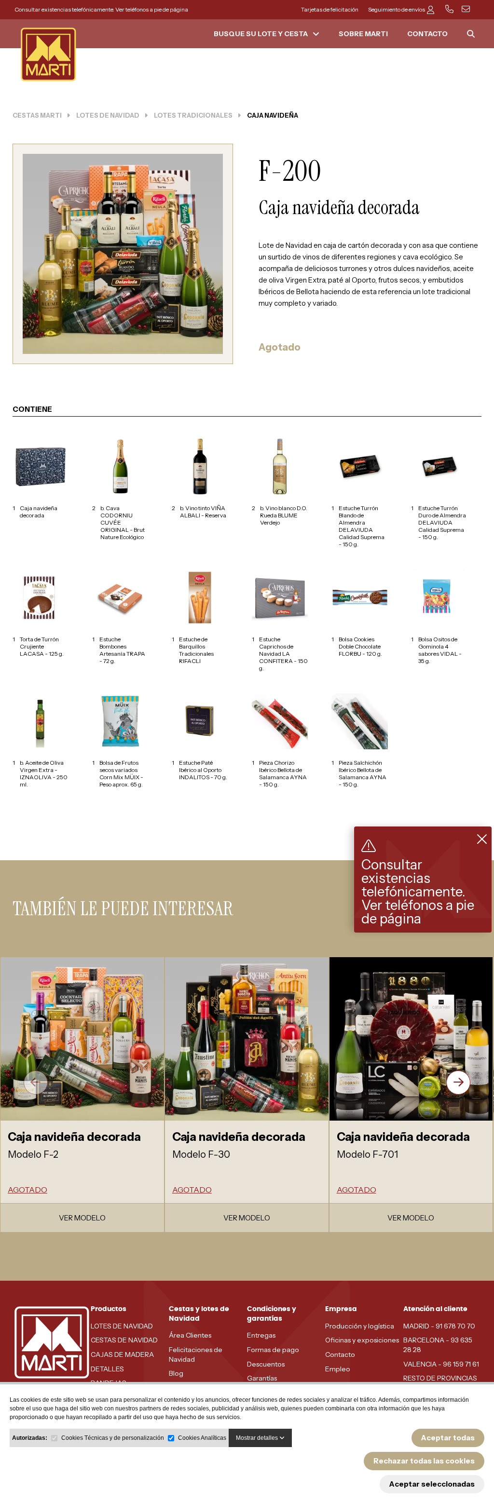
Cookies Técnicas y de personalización (112, 1438)
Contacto (340, 1354)
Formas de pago (273, 1349)
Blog (176, 1373)
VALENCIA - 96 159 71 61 (441, 1364)
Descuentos (266, 1364)
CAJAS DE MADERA (122, 1354)
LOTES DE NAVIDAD (122, 1326)
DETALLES (107, 1369)
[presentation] (36, 1082)
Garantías (262, 1378)
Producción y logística (359, 1326)
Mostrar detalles (257, 1438)
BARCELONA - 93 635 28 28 (437, 1345)
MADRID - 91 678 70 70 (439, 1326)
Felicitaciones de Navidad (195, 1354)
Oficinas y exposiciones (362, 1340)
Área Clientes (190, 1335)
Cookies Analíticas (202, 1438)
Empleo (337, 1369)
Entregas (261, 1335)
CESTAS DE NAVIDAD (124, 1340)
